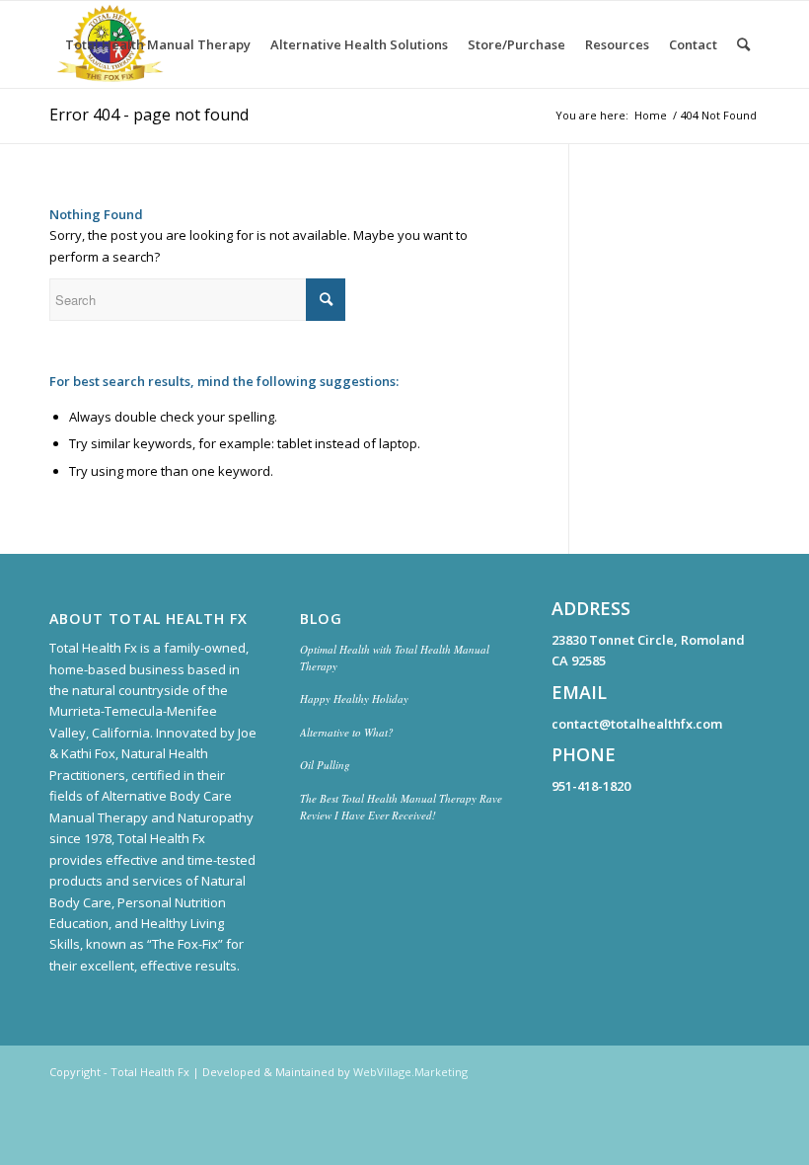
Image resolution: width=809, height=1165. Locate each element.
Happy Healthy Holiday (354, 698)
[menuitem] (157, 44)
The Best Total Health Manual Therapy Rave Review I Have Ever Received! (401, 806)
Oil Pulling (325, 764)
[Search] (743, 44)
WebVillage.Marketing (410, 1071)
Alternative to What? (347, 732)
